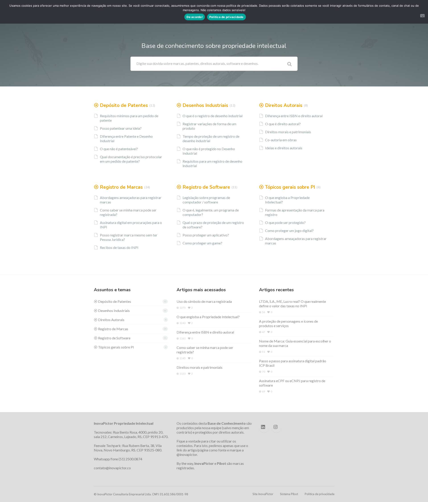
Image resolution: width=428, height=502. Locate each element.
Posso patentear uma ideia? (121, 128)
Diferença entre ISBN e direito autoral (294, 116)
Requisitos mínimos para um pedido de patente (129, 118)
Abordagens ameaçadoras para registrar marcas (130, 199)
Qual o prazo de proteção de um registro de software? (213, 224)
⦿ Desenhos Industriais (202, 105)
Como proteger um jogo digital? (289, 230)
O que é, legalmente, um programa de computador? (211, 212)
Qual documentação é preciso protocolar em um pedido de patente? (131, 159)
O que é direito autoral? (283, 124)
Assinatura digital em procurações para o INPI (131, 224)
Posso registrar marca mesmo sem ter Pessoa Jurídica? (128, 237)
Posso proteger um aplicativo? (206, 235)
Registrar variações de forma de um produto (209, 126)
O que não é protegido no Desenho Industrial (209, 151)
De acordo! (195, 17)
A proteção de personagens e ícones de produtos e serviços (288, 323)
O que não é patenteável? (119, 149)
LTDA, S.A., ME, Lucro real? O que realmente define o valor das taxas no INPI (292, 303)
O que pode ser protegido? (285, 222)
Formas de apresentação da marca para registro (294, 212)
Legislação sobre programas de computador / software (206, 199)
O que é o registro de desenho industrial (213, 116)
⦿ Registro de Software (203, 187)
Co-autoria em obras (281, 140)
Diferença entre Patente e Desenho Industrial (126, 138)
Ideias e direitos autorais (283, 148)
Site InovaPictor (263, 494)
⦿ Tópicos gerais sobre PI (287, 187)
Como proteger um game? (202, 243)
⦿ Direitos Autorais (280, 105)
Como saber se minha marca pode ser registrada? (128, 212)
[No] (422, 15)
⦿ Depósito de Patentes (121, 105)
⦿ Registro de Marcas (118, 187)
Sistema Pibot (289, 494)
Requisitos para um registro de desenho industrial (212, 163)
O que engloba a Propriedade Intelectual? (287, 199)
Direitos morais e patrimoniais (288, 132)
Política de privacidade (319, 494)
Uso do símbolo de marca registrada (204, 301)
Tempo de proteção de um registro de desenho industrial (211, 138)
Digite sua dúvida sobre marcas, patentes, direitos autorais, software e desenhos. (197, 63)
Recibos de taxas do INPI (119, 247)
